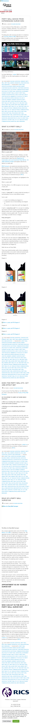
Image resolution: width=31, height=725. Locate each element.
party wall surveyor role (14, 114)
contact (14, 74)
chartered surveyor (23, 87)
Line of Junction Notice (15, 466)
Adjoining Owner (11, 86)
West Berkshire (6, 84)
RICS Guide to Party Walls (20, 116)
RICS (12, 116)
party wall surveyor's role (9, 486)
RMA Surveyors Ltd (13, 118)
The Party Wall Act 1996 (10, 36)
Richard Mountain (15, 24)
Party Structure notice (14, 101)
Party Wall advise (10, 104)
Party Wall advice (6, 474)
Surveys (10, 454)
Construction (24, 337)
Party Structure (11, 471)
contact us (24, 444)
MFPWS (12, 98)
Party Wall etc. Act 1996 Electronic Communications (15, 109)
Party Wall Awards (9, 82)
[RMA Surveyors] (15, 1)
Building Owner (20, 86)
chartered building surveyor (9, 87)
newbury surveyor (17, 99)
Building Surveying (15, 81)
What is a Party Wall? (11, 127)
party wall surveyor (7, 484)
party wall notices (11, 483)
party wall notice (16, 111)
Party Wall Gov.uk (6, 111)
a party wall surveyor (10, 456)
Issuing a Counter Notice (8, 94)
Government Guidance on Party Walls (17, 463)
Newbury (23, 81)
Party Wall (9, 339)
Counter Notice (6, 89)
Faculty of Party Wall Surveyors (12, 91)
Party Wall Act (5, 103)
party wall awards (10, 476)
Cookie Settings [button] (7, 721)
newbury (9, 99)
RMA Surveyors (25, 82)
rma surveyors (9, 488)
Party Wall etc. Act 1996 (15, 106)
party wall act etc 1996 (15, 103)
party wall (23, 101)
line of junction (19, 94)
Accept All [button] (15, 721)
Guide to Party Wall (20, 92)
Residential (18, 82)
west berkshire (21, 121)
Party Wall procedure (12, 113)
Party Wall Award (19, 104)
